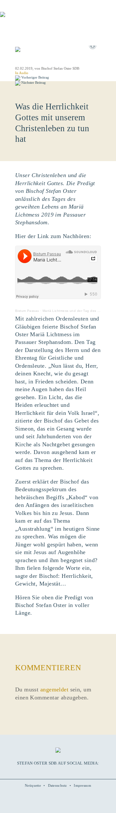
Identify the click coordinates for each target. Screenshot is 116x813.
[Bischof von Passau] (38, 19)
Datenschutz (57, 785)
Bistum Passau (27, 310)
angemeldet (54, 689)
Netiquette (33, 785)
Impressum (82, 785)
